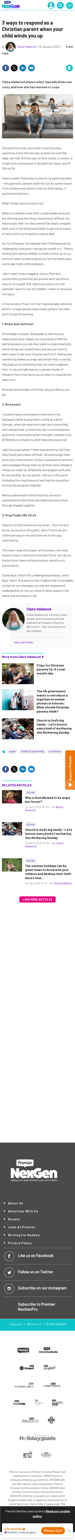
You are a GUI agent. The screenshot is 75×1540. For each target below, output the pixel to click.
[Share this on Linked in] (22, 68)
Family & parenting (32, 751)
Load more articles (37, 899)
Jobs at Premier (21, 1227)
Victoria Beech (63, 883)
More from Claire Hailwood (21, 657)
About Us (15, 1203)
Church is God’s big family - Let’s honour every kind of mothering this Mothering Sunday (54, 726)
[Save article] (69, 68)
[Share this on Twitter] (14, 68)
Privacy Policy (20, 1243)
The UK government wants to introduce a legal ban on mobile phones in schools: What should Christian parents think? (53, 701)
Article (31, 792)
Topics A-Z (15, 1324)
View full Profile (23, 642)
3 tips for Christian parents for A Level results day (51, 669)
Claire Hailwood (26, 46)
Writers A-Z (34, 1324)
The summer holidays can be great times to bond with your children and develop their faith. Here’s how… (48, 872)
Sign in (22, 59)
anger (12, 751)
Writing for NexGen (24, 1235)
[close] (72, 59)
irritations (55, 751)
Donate (14, 1219)
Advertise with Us (23, 1211)
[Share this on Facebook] (5, 68)
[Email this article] (31, 68)
